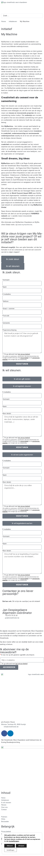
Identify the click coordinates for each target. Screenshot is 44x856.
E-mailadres (6, 294)
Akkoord (9, 846)
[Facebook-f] (4, 733)
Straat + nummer (8, 308)
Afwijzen (21, 846)
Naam (4, 287)
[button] (22, 379)
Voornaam (6, 280)
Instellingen (10, 850)
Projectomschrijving (9, 330)
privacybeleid (24, 357)
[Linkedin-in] (10, 733)
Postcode (5, 316)
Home (3, 21)
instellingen (14, 841)
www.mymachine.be (25, 225)
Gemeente (6, 323)
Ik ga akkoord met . (17, 354)
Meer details (6, 413)
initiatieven (13, 21)
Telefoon (5, 301)
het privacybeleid (24, 354)
